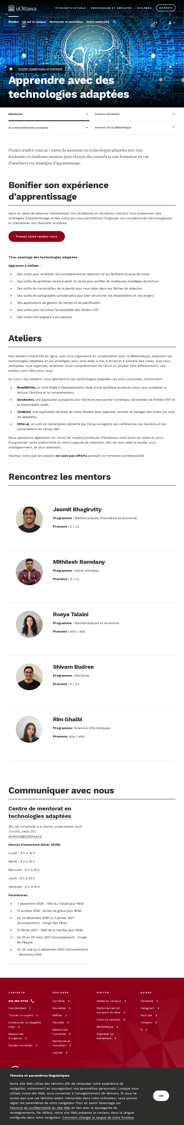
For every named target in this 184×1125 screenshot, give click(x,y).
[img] (22, 8)
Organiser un (105, 1036)
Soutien (20, 1045)
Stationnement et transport (108, 1010)
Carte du (108, 1019)
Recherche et (61, 1043)
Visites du (108, 1001)
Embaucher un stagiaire (24, 1024)
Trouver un (20, 1015)
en (156, 22)
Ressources (16, 1036)
